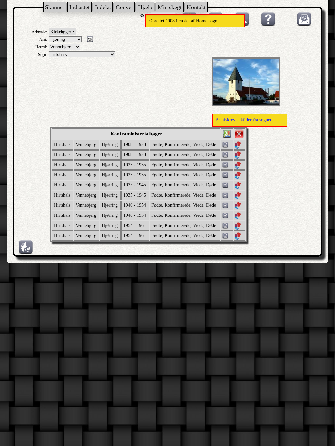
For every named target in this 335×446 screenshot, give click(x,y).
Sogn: (42, 54)
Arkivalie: (39, 32)
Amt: (43, 39)
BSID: (144, 15)
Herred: (41, 47)
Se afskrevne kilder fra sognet (243, 120)
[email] (302, 25)
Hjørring (110, 144)
